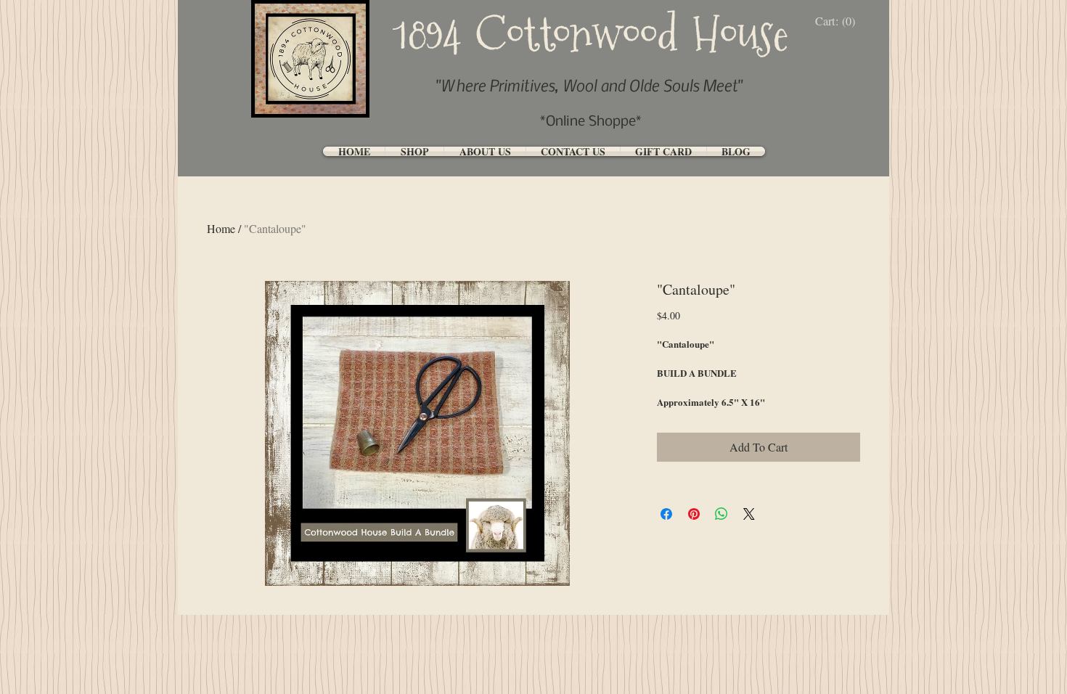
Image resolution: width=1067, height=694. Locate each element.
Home (221, 228)
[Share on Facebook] (666, 514)
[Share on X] (749, 514)
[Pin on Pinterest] (694, 514)
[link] (838, 21)
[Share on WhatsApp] (721, 514)
